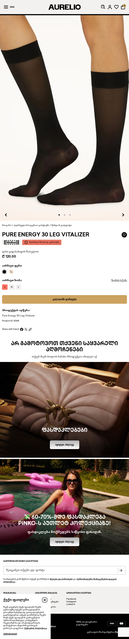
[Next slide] (123, 215)
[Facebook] (21, 329)
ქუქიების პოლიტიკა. (35, 628)
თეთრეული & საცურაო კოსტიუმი (31, 225)
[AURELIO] (64, 7)
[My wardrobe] (116, 7)
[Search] (103, 7)
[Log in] (109, 7)
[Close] (44, 600)
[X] (26, 329)
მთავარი (6, 225)
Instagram (71, 602)
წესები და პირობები (61, 579)
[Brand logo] (11, 242)
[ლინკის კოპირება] (30, 329)
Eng (12, 7)
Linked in (70, 604)
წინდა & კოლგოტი (62, 225)
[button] (59, 215)
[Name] (5, 272)
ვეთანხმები (10, 634)
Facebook (71, 599)
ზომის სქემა (119, 280)
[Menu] (6, 7)
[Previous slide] (6, 215)
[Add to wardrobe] (124, 234)
